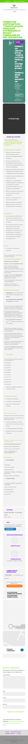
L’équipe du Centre (10, 733)
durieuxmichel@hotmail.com (10, 451)
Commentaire (6, 675)
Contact (19, 733)
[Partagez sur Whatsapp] (17, 655)
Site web (5, 704)
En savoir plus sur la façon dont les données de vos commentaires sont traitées (13, 723)
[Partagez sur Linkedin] (11, 655)
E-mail (4, 697)
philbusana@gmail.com (10, 452)
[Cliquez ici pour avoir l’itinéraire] (22, 649)
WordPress (14, 742)
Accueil (7, 731)
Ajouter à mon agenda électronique (14, 593)
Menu (15, 11)
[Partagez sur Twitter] (8, 655)
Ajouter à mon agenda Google (12, 596)
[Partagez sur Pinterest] (14, 655)
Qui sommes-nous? (16, 731)
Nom (4, 691)
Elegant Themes (13, 740)
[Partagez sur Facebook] (5, 655)
